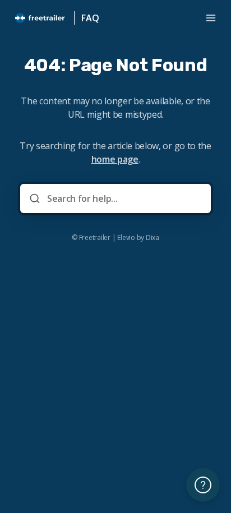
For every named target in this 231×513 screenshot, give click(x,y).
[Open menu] (211, 18)
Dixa (152, 237)
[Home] (40, 18)
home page (114, 159)
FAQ (90, 18)
